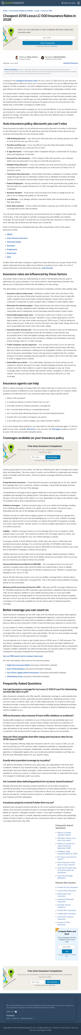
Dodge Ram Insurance (66, 914)
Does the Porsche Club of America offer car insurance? (66, 870)
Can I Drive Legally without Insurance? (23, 673)
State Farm (11, 253)
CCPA (49, 1030)
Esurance (11, 246)
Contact (56, 1028)
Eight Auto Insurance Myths (19, 665)
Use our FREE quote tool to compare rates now (22, 656)
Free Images (41, 1030)
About (8, 1018)
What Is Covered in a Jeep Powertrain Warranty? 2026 (66, 846)
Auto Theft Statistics (16, 669)
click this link (47, 268)
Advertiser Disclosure (70, 63)
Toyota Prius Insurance (66, 891)
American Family (14, 242)
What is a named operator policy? (64, 834)
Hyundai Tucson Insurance (64, 906)
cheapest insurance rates (27, 81)
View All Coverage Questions (65, 877)
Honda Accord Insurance (67, 887)
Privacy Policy (65, 1028)
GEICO (9, 234)
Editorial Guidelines (11, 69)
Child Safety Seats (15, 676)
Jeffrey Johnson (32, 57)
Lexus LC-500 (46, 11)
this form (31, 429)
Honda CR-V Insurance (66, 910)
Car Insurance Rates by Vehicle (21, 11)
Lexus (37, 11)
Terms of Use (54, 46)
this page (56, 429)
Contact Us (15, 1018)
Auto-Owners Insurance (17, 238)
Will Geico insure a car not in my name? (66, 839)
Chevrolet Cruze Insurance (64, 895)
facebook (16, 1012)
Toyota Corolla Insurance (63, 923)
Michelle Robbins (60, 57)
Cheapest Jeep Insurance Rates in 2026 (67, 852)
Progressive (12, 249)
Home (5, 11)
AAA (9, 257)
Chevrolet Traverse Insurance (65, 918)
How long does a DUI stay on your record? (66, 863)
